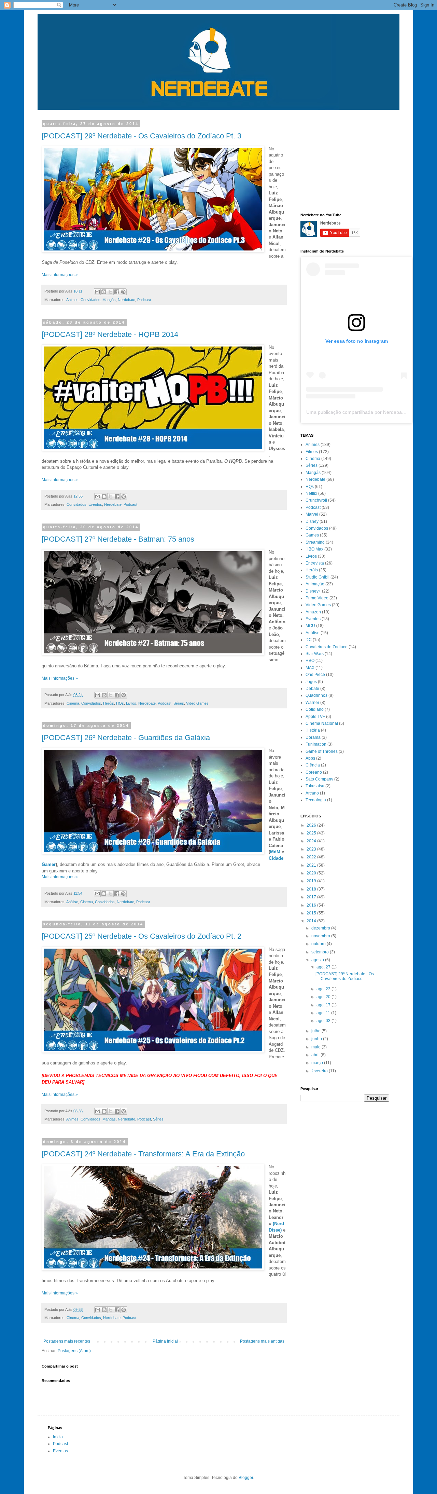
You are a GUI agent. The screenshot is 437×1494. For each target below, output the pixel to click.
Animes (72, 300)
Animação (315, 584)
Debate (312, 688)
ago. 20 (324, 996)
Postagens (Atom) (74, 1350)
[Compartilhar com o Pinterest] (123, 291)
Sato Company (319, 779)
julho (316, 1031)
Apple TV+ (315, 716)
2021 (312, 865)
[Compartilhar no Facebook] (116, 291)
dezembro (321, 928)
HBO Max (314, 549)
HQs (120, 703)
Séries (178, 703)
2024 (312, 841)
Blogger (246, 1477)
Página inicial (165, 1341)
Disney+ (313, 591)
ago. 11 (323, 1012)
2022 (312, 857)
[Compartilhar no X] (110, 291)
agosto (318, 959)
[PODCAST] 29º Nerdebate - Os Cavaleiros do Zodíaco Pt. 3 (141, 136)
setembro (320, 952)
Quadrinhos (316, 695)
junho (317, 1038)
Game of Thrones (322, 751)
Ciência (313, 765)
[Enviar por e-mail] (97, 291)
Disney (312, 521)
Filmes (312, 451)
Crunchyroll (316, 500)
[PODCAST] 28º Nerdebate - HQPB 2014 (110, 334)
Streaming (315, 542)
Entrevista (315, 563)
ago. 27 (324, 967)
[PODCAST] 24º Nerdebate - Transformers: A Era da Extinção (143, 1154)
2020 (312, 873)
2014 (312, 921)
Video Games (197, 703)
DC (309, 639)
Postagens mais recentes (66, 1341)
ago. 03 (324, 1020)
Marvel (312, 514)
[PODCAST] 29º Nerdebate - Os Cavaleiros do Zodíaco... (344, 976)
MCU (310, 625)
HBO (310, 660)
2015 (312, 913)
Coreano (314, 772)
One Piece (315, 674)
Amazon (313, 612)
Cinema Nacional (322, 723)
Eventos (95, 504)
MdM (275, 851)
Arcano (312, 793)
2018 (312, 889)
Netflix (311, 493)
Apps (310, 758)
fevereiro (320, 1071)
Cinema (73, 703)
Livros (131, 703)
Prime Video (317, 598)
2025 (312, 833)
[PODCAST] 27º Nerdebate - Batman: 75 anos (118, 539)
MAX (310, 667)
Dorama (313, 737)
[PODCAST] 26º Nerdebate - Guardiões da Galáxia (126, 737)
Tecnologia (316, 800)
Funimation (316, 744)
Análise (72, 902)
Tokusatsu (315, 786)
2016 (312, 905)
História (313, 730)
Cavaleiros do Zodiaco (327, 646)
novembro (321, 936)
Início (58, 1437)
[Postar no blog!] (103, 291)
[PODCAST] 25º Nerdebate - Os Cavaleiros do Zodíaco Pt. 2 (141, 936)
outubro (319, 943)
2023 (312, 849)
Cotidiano (315, 709)
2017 (312, 897)
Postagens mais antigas (262, 1341)
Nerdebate (126, 300)
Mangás (109, 300)
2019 (312, 881)
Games (312, 535)
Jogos (311, 681)
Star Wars (315, 653)
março (317, 1062)
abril (316, 1054)
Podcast (144, 300)
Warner (312, 702)
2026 (312, 825)
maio (316, 1047)
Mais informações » (60, 274)
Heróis (108, 703)
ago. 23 (324, 989)
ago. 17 (324, 1005)
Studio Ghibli (317, 577)
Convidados (90, 300)
